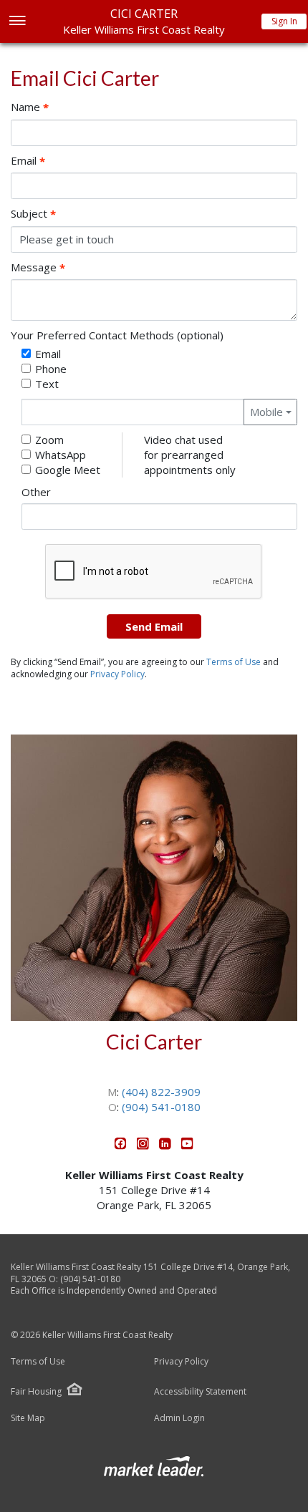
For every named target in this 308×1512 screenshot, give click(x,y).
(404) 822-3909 (161, 1092)
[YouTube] (187, 1145)
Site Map (28, 1418)
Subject (33, 213)
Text (47, 384)
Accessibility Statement (200, 1391)
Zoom (49, 439)
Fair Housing (36, 1391)
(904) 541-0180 (161, 1107)
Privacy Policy (117, 674)
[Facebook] (122, 1145)
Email (28, 160)
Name (30, 107)
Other (36, 492)
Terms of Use (233, 662)
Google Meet (67, 469)
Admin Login (179, 1418)
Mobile (266, 411)
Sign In (284, 21)
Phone (51, 369)
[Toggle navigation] (17, 22)
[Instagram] (144, 1145)
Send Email (154, 626)
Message (38, 267)
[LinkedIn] (166, 1145)
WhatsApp (60, 454)
